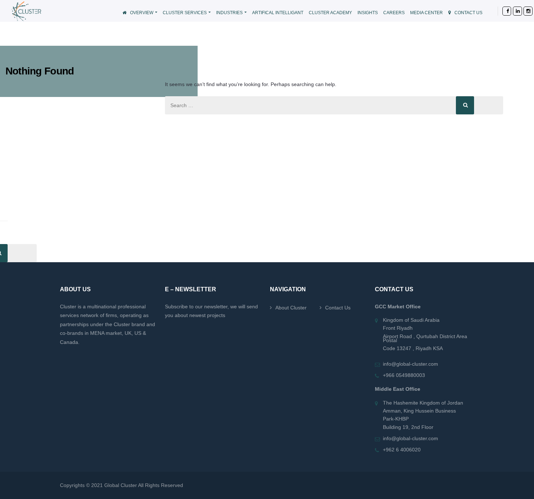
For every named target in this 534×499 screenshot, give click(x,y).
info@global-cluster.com (410, 364)
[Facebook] (502, 11)
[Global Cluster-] (53, 10)
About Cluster (291, 308)
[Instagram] (523, 11)
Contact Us (338, 308)
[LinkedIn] (512, 11)
